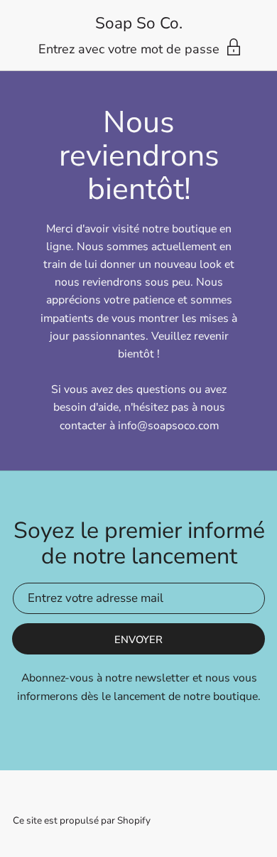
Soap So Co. (139, 24)
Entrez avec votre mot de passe (130, 49)
